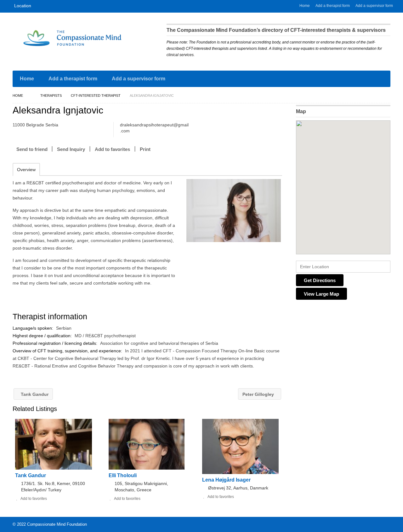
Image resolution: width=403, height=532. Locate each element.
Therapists (51, 95)
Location (22, 5)
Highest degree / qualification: (43, 335)
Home (304, 5)
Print (145, 149)
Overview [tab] (26, 169)
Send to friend (32, 149)
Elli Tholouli (123, 475)
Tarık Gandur (34, 394)
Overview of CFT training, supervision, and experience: (68, 350)
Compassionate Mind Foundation (57, 524)
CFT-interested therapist (96, 95)
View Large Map (321, 294)
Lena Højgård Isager (226, 480)
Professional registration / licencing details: (56, 343)
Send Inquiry (71, 149)
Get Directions (320, 280)
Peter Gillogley (258, 394)
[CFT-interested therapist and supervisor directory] (72, 38)
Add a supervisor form (374, 5)
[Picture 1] (233, 210)
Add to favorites (112, 149)
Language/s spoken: (33, 328)
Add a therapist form (332, 5)
